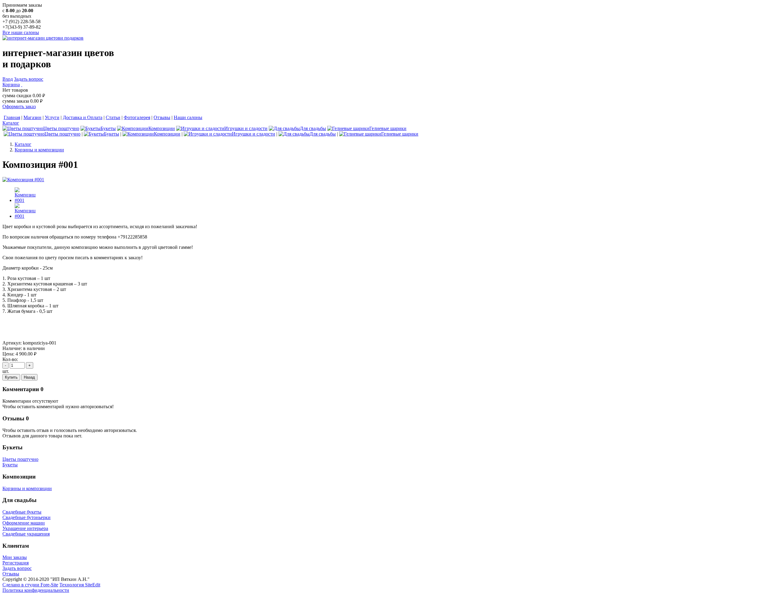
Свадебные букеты (21, 511)
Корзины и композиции (27, 488)
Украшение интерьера (25, 528)
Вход (7, 79)
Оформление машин (23, 522)
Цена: (8, 353)
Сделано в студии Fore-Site (30, 584)
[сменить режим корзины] (21, 84)
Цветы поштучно (20, 459)
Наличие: (12, 348)
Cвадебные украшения (26, 533)
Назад (29, 377)
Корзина (11, 84)
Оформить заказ (19, 106)
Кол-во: (10, 359)
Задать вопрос (28, 79)
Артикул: (12, 342)
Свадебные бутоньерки (26, 517)
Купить (11, 377)
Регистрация (15, 562)
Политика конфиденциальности (35, 590)
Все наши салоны (20, 32)
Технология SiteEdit (79, 584)
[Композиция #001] (23, 179)
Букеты (10, 464)
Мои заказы (14, 557)
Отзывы (10, 573)
